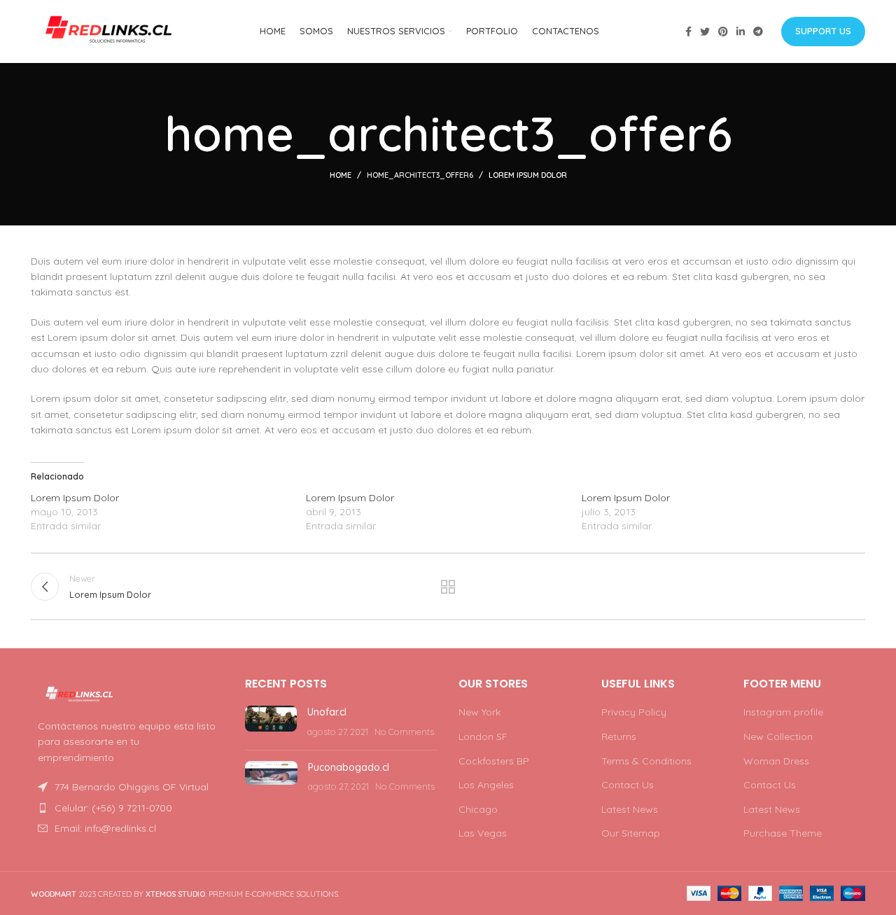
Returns (618, 736)
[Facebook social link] (688, 31)
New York (479, 712)
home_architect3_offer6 (420, 175)
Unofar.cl (326, 712)
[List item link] (127, 808)
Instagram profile (783, 712)
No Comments (404, 731)
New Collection (778, 736)
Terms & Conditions (646, 761)
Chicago (478, 809)
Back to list (448, 587)
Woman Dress (776, 761)
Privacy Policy (633, 712)
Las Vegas (482, 833)
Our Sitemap (630, 833)
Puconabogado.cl (348, 767)
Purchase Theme (782, 833)
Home (340, 175)
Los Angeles (486, 784)
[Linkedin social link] (740, 31)
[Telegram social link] (758, 31)
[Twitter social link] (705, 31)
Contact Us (627, 784)
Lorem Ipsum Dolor (75, 497)
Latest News (629, 809)
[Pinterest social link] (723, 31)
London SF (482, 736)
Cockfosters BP (493, 761)
